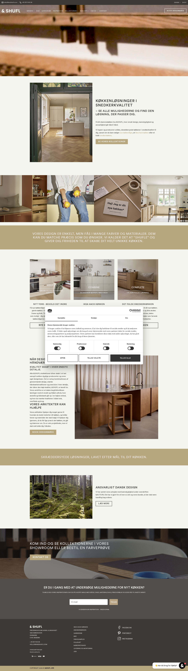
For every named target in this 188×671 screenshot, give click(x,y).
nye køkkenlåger (126, 133)
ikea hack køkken (142, 133)
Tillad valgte (94, 358)
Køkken (30, 11)
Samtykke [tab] (61, 318)
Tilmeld (114, 602)
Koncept (83, 11)
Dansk (176, 2)
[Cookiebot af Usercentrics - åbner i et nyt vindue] (131, 310)
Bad (38, 11)
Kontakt (103, 11)
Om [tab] (126, 318)
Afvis (62, 358)
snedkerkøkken (105, 135)
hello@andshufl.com (38, 644)
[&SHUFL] (11, 11)
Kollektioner (71, 11)
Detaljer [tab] (94, 318)
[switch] (82, 348)
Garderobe (46, 11)
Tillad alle (125, 358)
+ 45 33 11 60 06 (35, 642)
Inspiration (58, 11)
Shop (184, 2)
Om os (93, 11)
